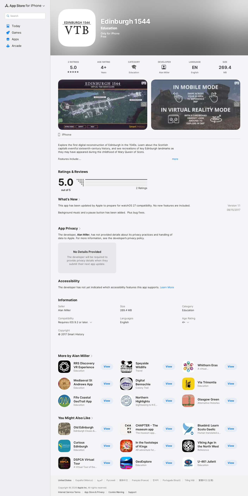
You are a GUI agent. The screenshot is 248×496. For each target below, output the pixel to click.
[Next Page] (244, 100)
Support (132, 492)
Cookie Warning (116, 492)
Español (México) (84, 480)
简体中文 (123, 480)
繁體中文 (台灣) (206, 480)
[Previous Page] (54, 100)
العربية (99, 480)
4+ (183, 322)
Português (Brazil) (172, 480)
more (175, 158)
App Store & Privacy (94, 492)
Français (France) (140, 480)
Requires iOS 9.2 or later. (73, 322)
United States (64, 480)
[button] (25, 26)
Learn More (167, 287)
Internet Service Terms (69, 492)
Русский (111, 480)
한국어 (156, 480)
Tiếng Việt (190, 480)
